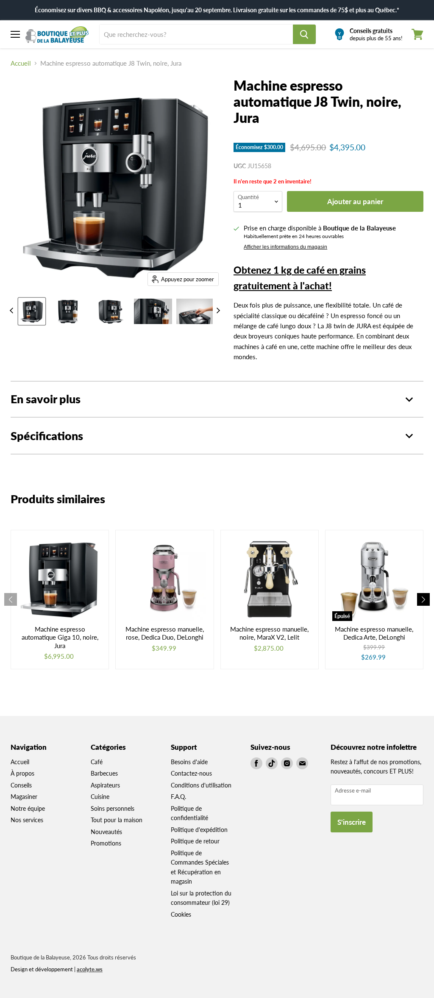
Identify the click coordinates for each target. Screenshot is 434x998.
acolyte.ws (90, 969)
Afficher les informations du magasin (285, 247)
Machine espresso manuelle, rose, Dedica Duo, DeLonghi (164, 633)
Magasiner (24, 796)
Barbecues (104, 773)
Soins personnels (112, 808)
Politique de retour (195, 841)
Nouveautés (106, 831)
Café (97, 761)
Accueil (21, 63)
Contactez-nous (191, 773)
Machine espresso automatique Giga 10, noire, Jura (60, 637)
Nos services (27, 819)
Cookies (181, 914)
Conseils (21, 785)
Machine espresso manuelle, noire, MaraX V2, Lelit (269, 633)
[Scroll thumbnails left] (12, 310)
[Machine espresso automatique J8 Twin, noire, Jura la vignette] (31, 311)
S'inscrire (351, 822)
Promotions (106, 843)
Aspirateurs (105, 785)
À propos (22, 773)
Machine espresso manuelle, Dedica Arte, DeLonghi (374, 633)
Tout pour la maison (116, 819)
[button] (423, 599)
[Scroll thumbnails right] (217, 310)
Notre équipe (28, 808)
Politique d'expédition (199, 829)
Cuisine (100, 796)
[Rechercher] (304, 34)
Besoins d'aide (189, 761)
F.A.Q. (178, 796)
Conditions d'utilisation (201, 785)
